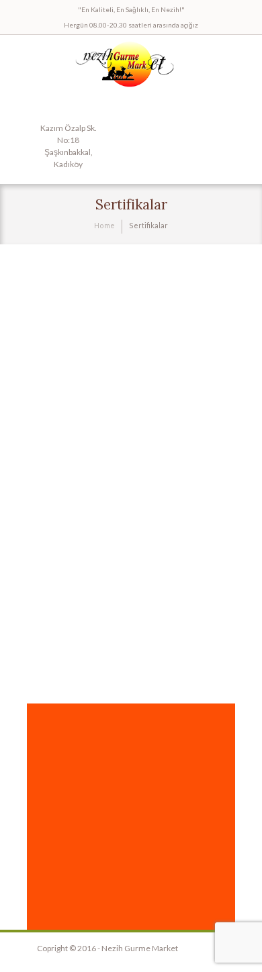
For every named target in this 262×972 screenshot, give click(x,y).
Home (104, 225)
